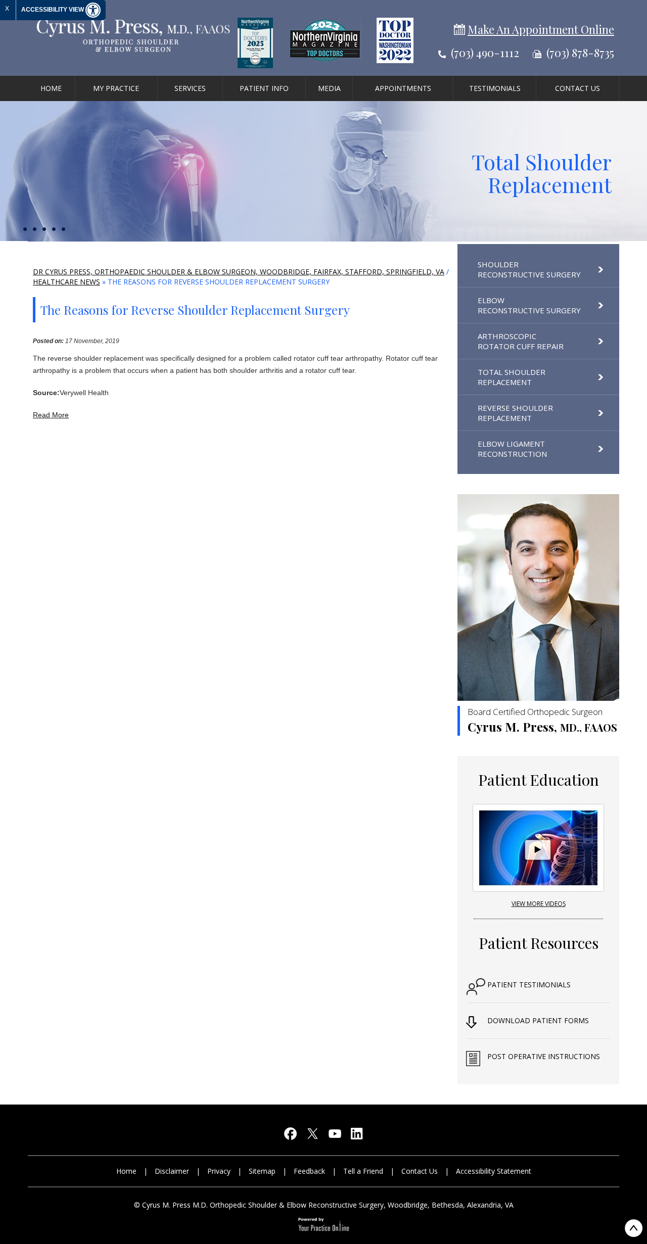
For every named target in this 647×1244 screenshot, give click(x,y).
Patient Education (538, 780)
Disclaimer (172, 1171)
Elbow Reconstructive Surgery (529, 305)
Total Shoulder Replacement (542, 173)
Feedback (309, 1171)
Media (329, 88)
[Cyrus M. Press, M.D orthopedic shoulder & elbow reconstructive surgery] (132, 34)
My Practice (116, 88)
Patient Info (264, 88)
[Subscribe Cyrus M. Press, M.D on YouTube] (335, 1136)
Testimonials (495, 88)
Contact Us (577, 88)
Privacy (218, 1171)
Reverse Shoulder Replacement (515, 413)
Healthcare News (66, 281)
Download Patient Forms (538, 1020)
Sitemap (262, 1171)
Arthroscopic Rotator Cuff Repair (521, 341)
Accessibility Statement (493, 1171)
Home (51, 88)
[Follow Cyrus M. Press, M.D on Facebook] (290, 1136)
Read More (51, 415)
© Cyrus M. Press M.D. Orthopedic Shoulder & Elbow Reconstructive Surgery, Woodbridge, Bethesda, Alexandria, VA (324, 1205)
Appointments (403, 88)
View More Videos (539, 903)
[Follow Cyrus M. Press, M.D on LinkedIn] (357, 1136)
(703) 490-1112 (485, 52)
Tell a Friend (363, 1171)
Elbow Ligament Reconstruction (512, 449)
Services (190, 88)
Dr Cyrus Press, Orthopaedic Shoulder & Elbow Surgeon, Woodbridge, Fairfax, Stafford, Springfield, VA (238, 271)
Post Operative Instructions (543, 1056)
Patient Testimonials (529, 984)
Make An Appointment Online (541, 29)
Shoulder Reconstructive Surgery (529, 269)
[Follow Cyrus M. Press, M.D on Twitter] (312, 1136)
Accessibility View (53, 9)
